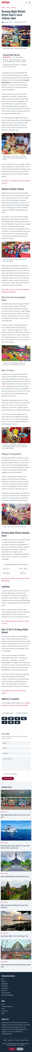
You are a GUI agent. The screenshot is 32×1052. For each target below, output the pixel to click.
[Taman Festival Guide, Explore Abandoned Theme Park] (16, 949)
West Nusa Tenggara (7, 995)
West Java (4, 986)
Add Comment (7, 759)
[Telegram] (4, 722)
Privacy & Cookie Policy (22, 1040)
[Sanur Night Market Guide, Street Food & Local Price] (16, 800)
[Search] (26, 2)
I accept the (10, 773)
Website (5, 753)
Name (5, 743)
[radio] (3, 57)
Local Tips (4, 1011)
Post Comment (7, 778)
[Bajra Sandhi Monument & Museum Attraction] (16, 861)
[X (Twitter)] (11, 718)
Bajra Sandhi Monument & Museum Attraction (15, 876)
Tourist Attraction (21, 713)
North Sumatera (6, 993)
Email (5, 748)
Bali (2, 812)
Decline (20, 1049)
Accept (12, 1049)
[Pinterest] (17, 718)
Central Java (5, 988)
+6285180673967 (7, 1034)
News (3, 1013)
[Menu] (29, 2)
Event (3, 1009)
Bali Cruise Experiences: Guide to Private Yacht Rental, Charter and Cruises (15, 847)
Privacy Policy (13, 773)
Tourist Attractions (7, 1006)
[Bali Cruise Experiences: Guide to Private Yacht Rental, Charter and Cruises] (16, 831)
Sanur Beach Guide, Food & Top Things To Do (14, 936)
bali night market (8, 713)
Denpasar (5, 812)
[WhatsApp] (11, 722)
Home (3, 1004)
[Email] (17, 722)
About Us (10, 1040)
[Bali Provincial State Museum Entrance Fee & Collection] (16, 890)
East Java (4, 990)
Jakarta (4, 981)
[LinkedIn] (24, 718)
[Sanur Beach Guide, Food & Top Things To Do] (16, 921)
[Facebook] (4, 718)
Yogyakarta (5, 984)
